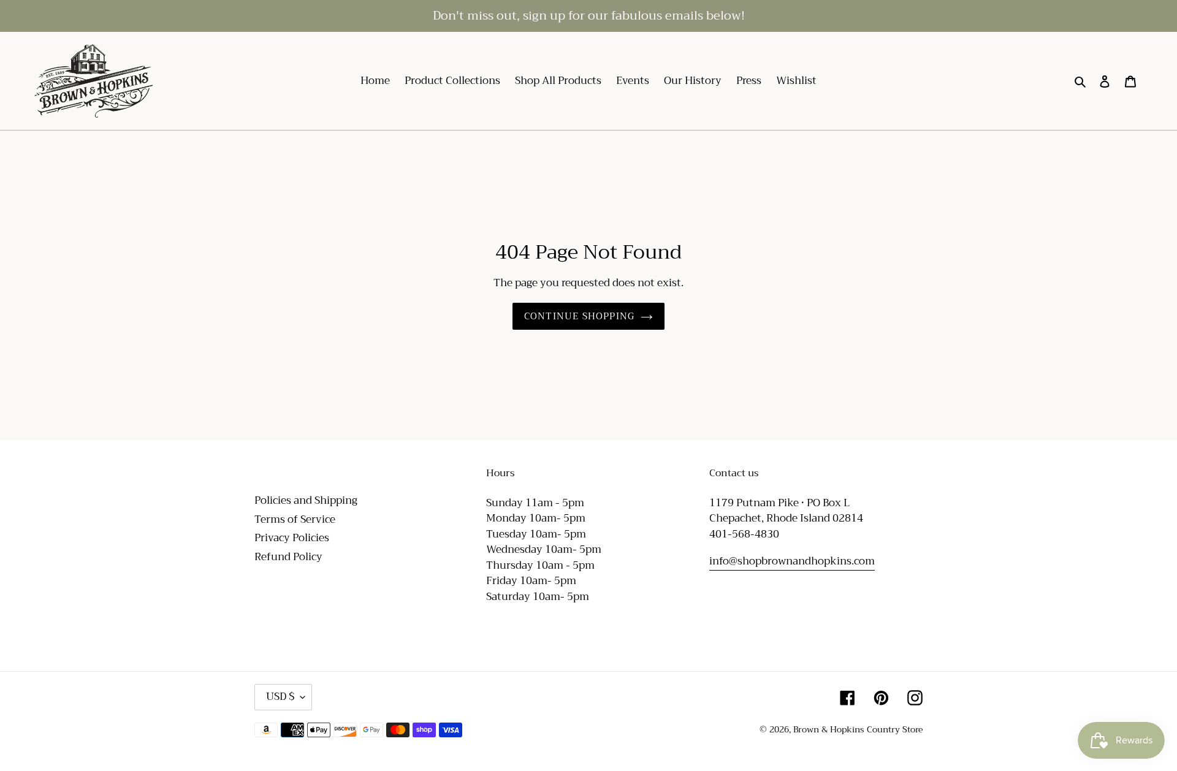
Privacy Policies (291, 538)
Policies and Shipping (305, 500)
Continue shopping (579, 316)
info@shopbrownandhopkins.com (792, 561)
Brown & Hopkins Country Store (858, 729)
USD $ (280, 696)
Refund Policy (288, 557)
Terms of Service (294, 519)
